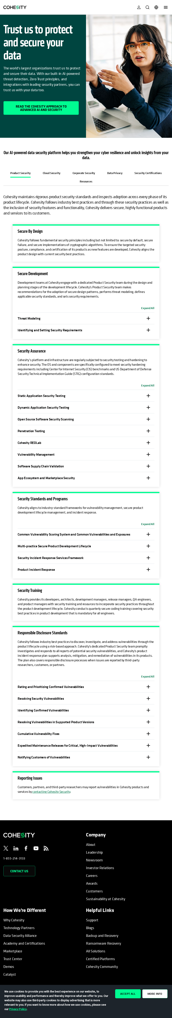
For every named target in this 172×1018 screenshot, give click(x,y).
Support (92, 920)
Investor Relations (100, 867)
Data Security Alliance (20, 935)
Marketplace (12, 951)
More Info (154, 994)
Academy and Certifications (24, 943)
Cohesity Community (102, 966)
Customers (94, 891)
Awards (92, 883)
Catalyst (9, 974)
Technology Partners (19, 927)
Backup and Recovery (102, 935)
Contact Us (19, 871)
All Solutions (95, 951)
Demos (8, 966)
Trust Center (12, 958)
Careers (92, 875)
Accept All (128, 994)
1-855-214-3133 (14, 858)
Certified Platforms (100, 958)
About (90, 844)
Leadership (94, 852)
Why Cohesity (13, 920)
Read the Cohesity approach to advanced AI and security (41, 108)
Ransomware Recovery (103, 943)
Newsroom (94, 860)
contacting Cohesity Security (51, 791)
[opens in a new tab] (5, 849)
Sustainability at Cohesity (105, 898)
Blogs (90, 927)
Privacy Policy (18, 1009)
